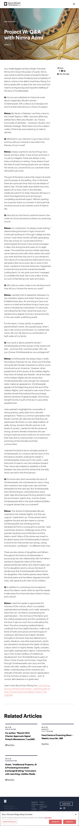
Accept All (55, 822)
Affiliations (35, 804)
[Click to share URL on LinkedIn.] (64, 71)
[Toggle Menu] (74, 4)
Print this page (64, 74)
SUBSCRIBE (66, 804)
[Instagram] (64, 808)
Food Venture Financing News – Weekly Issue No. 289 (57, 737)
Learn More (48, 817)
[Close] (75, 814)
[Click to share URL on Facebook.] (62, 71)
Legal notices (34, 808)
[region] (39, 818)
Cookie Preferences (9, 822)
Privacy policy (42, 803)
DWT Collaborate (44, 810)
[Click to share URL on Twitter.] (59, 71)
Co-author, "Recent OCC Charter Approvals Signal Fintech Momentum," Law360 (20, 736)
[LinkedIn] (61, 808)
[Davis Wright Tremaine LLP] (12, 4)
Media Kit (34, 802)
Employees (43, 806)
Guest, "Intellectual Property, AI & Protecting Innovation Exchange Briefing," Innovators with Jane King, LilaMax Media (21, 769)
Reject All (69, 822)
